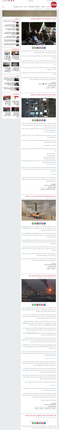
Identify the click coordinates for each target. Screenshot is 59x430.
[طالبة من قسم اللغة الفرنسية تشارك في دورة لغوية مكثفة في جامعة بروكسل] (15, 53)
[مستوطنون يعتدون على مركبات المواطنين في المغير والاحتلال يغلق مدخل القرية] (17, 33)
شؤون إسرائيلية (31, 6)
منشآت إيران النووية (50, 189)
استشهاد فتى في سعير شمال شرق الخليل (9, 22)
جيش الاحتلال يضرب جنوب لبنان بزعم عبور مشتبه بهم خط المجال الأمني (10, 44)
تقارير (21, 6)
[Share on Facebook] (45, 48)
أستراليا (41, 408)
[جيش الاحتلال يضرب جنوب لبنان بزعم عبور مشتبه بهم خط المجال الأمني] (17, 44)
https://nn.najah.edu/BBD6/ (50, 404)
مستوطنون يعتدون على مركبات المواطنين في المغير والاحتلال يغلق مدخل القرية (10, 33)
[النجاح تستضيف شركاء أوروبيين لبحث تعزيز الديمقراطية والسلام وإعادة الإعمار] (15, 64)
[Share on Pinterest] (38, 48)
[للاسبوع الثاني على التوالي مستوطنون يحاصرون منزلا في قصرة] (17, 37)
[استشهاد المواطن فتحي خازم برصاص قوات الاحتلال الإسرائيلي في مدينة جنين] (17, 25)
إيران (48, 87)
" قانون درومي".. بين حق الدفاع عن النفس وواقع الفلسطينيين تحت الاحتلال (9, 88)
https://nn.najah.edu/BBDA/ (50, 185)
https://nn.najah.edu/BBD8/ (50, 265)
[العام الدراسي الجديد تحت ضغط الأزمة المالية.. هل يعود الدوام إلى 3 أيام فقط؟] (7, 98)
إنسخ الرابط (40, 83)
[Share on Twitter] (40, 48)
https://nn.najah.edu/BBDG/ (50, 83)
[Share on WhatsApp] (35, 48)
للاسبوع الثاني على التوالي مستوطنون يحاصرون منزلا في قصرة (10, 37)
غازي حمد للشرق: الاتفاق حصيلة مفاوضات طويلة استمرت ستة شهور (7, 114)
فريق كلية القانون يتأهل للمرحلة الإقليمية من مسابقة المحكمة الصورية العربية (7, 58)
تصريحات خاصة (16, 94)
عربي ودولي (26, 6)
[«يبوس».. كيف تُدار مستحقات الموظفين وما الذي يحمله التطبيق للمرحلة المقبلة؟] (15, 98)
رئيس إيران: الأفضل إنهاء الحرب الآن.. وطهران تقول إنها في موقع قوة (10, 40)
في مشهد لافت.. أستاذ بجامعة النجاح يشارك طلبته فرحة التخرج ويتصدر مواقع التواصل (9, 79)
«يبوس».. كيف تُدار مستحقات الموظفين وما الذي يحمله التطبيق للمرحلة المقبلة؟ (15, 103)
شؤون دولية (47, 8)
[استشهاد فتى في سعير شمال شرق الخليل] (17, 22)
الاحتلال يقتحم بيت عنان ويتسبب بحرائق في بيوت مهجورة (10, 29)
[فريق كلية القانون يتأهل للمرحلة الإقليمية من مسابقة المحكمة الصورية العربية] (7, 53)
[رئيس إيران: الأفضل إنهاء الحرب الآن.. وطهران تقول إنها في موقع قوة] (17, 40)
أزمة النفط (48, 408)
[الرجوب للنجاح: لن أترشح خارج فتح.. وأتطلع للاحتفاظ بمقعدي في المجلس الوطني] (15, 109)
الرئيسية (56, 8)
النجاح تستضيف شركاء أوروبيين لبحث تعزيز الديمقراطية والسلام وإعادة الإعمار (15, 69)
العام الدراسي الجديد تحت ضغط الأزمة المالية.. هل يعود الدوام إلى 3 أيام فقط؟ (7, 103)
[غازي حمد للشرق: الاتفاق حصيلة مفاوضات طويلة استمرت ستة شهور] (7, 109)
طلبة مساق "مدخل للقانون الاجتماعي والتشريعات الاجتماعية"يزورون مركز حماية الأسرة (7, 69)
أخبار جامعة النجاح (16, 6)
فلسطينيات (43, 6)
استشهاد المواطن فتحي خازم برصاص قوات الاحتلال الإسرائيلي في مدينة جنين (10, 25)
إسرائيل (53, 87)
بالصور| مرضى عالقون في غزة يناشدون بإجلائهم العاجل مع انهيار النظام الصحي (9, 83)
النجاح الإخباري (54, 5)
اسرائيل (53, 268)
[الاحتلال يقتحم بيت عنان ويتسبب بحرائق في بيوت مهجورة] (17, 29)
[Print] (33, 48)
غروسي (42, 189)
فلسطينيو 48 (37, 6)
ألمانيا (53, 408)
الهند (36, 408)
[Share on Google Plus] (42, 48)
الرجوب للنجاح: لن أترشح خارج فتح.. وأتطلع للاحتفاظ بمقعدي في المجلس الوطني (15, 114)
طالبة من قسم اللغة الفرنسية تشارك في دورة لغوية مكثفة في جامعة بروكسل (15, 58)
